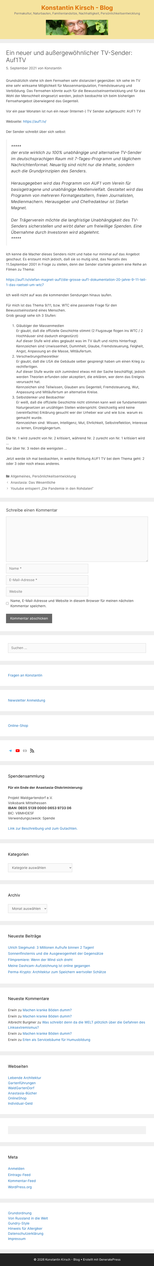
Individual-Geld (20, 1103)
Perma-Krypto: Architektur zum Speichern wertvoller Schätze (57, 972)
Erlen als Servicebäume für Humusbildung (56, 1040)
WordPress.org (20, 1187)
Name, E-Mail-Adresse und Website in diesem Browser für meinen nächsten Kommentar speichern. (72, 603)
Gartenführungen (22, 1083)
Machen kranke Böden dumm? (47, 1010)
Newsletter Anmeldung (26, 700)
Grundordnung (19, 1213)
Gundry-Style (18, 1223)
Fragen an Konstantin (25, 675)
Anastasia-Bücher (22, 1093)
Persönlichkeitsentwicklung (54, 476)
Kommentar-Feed (22, 1181)
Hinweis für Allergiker (25, 1229)
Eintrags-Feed (19, 1175)
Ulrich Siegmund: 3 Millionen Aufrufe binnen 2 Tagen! (51, 947)
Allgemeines (20, 476)
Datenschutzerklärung (25, 1234)
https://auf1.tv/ (34, 121)
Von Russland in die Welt (28, 1218)
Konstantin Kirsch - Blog (77, 7)
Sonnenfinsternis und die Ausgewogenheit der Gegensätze (55, 954)
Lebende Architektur (24, 1078)
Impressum (17, 1239)
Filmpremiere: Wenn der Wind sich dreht (40, 960)
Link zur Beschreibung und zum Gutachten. (43, 828)
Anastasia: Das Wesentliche (33, 482)
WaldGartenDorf (21, 1088)
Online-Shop (18, 726)
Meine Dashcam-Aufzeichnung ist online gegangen (49, 966)
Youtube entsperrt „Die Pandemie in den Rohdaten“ (52, 488)
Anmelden (16, 1169)
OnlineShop (17, 1098)
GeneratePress (110, 1259)
